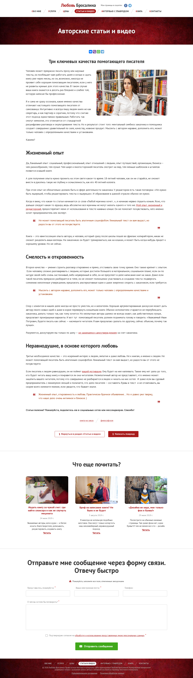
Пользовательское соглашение (84, 673)
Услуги (52, 11)
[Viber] (94, 51)
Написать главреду (125, 433)
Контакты (155, 11)
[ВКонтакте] (90, 51)
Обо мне (36, 11)
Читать (47, 532)
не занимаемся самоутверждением (97, 332)
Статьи (85, 11)
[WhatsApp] (98, 51)
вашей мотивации (91, 371)
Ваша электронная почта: (88, 588)
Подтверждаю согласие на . (97, 635)
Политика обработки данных (112, 673)
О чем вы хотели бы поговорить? (43, 602)
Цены (66, 11)
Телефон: (128, 588)
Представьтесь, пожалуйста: (41, 588)
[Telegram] (102, 51)
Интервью (115, 11)
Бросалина (78, 5)
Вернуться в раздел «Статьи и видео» (81, 433)
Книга (139, 11)
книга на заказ (87, 420)
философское (107, 420)
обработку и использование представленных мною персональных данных (109, 635)
